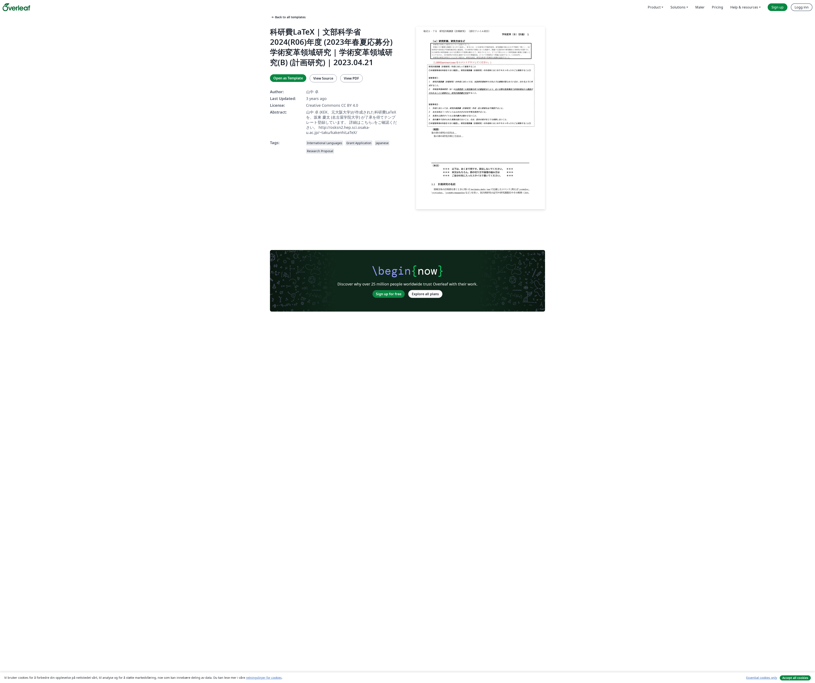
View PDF (351, 78)
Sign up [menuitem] (777, 7)
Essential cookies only (761, 678)
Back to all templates (288, 17)
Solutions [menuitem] (678, 7)
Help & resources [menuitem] (744, 7)
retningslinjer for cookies (264, 678)
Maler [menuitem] (700, 7)
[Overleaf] (16, 7)
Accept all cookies (795, 678)
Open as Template (288, 78)
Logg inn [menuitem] (802, 7)
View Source (323, 78)
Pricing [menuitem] (717, 7)
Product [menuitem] (654, 7)
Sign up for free (388, 294)
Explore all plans (425, 294)
